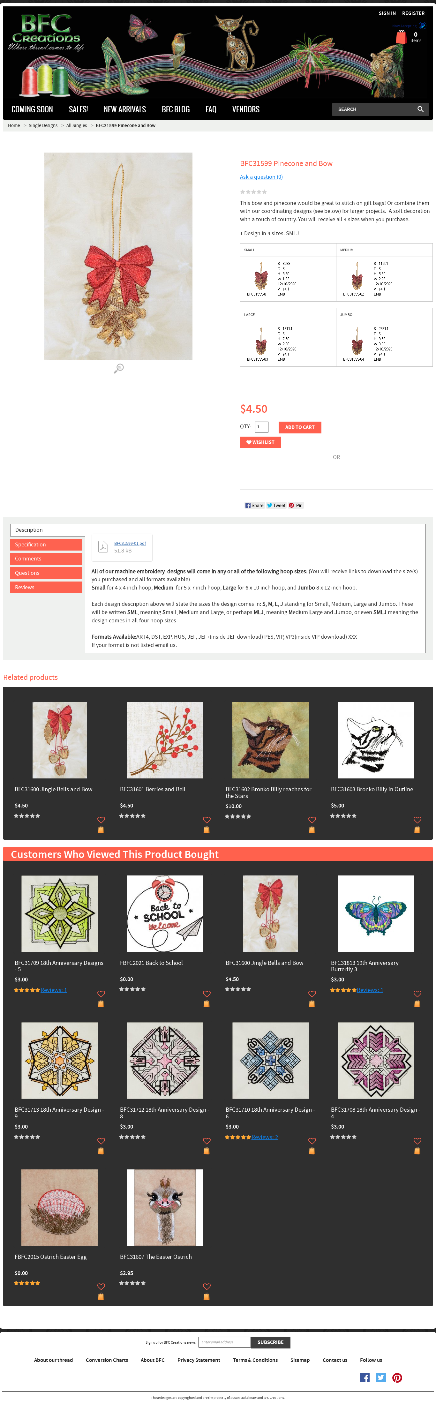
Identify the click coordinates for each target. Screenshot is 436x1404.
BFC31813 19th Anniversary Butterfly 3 (365, 966)
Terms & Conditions (255, 1360)
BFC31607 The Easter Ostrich (156, 1257)
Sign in (387, 13)
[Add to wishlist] (101, 820)
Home (14, 126)
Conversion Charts (107, 1360)
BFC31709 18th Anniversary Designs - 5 (59, 966)
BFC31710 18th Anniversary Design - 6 (270, 1113)
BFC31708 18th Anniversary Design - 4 (375, 1113)
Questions (27, 573)
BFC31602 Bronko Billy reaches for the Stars (269, 793)
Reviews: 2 (265, 1137)
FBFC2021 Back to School (151, 963)
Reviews (24, 587)
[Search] (420, 109)
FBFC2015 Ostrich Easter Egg (51, 1257)
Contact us (335, 1360)
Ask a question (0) (261, 177)
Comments (28, 558)
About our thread (53, 1360)
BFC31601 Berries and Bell (152, 789)
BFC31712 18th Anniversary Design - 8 (164, 1113)
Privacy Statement (198, 1360)
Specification (30, 544)
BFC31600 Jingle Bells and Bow (54, 789)
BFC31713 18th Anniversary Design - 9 (59, 1113)
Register (413, 13)
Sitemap (300, 1360)
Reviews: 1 (54, 990)
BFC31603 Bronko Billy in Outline (372, 789)
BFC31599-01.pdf (130, 543)
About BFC (153, 1360)
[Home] (57, 33)
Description (29, 530)
